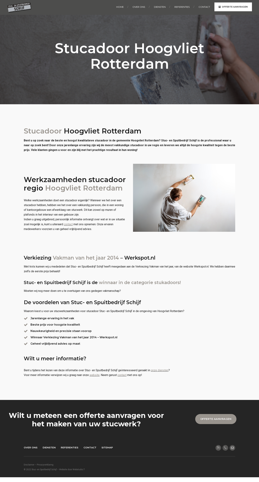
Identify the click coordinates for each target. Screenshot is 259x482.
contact (68, 224)
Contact (90, 447)
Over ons (30, 447)
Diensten (49, 447)
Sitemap (107, 447)
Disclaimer (29, 465)
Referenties (69, 447)
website (95, 375)
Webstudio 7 (79, 469)
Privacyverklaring (45, 465)
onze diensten (159, 370)
